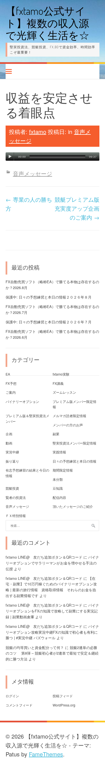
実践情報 (59, 452)
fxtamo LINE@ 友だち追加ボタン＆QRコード (44, 557)
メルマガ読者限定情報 (69, 415)
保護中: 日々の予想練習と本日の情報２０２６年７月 (49, 321)
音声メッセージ (32, 173)
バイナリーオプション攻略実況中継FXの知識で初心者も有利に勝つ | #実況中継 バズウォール (52, 632)
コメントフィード (19, 705)
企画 (9, 433)
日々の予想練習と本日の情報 (74, 461)
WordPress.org (64, 705)
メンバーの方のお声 (68, 424)
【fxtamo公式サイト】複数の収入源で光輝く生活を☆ (47, 23)
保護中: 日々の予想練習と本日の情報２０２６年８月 (49, 297)
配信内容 (59, 497)
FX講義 (58, 383)
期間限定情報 (63, 470)
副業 (56, 433)
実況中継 (12, 452)
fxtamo (37, 132)
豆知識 (58, 488)
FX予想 (11, 383)
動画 (9, 443)
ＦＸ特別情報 (16, 515)
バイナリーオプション (22, 401)
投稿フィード (63, 695)
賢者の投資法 (16, 497)
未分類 (58, 479)
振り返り (12, 461)
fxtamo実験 (61, 374)
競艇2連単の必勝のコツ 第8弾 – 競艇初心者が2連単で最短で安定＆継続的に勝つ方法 (52, 653)
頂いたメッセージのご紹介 (73, 506)
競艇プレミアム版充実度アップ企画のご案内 (77, 208)
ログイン (12, 695)
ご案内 (11, 392)
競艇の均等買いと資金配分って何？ (35, 647)
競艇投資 (12, 488)
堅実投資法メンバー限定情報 (74, 443)
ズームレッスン (64, 392)
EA (8, 374)
